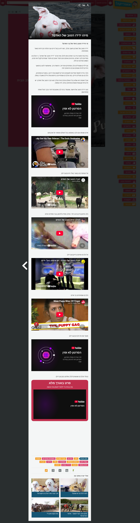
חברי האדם (61, 459)
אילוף (49, 462)
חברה (42, 462)
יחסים (57, 465)
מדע (55, 462)
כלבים (70, 459)
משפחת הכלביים (49, 459)
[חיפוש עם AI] (88, 5)
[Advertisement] (116, 33)
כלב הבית (83, 459)
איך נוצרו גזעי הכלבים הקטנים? (47, 493)
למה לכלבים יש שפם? (79, 493)
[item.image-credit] (30, 37)
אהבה (75, 465)
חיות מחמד (83, 465)
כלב (76, 459)
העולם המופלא (73, 462)
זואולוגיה (62, 462)
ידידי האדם (66, 465)
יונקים (38, 459)
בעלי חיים (83, 462)
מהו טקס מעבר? (52, 514)
